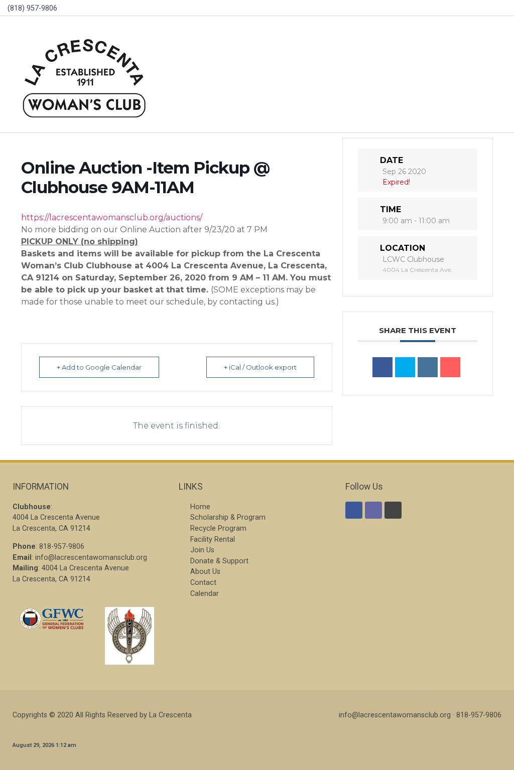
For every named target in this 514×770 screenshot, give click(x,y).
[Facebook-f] (353, 510)
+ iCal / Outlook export (260, 367)
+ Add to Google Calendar (99, 367)
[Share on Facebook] (382, 367)
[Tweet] (405, 367)
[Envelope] (373, 510)
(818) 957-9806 (32, 8)
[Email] (450, 367)
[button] (488, 74)
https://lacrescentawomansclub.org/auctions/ (111, 217)
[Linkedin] (428, 367)
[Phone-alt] (393, 510)
